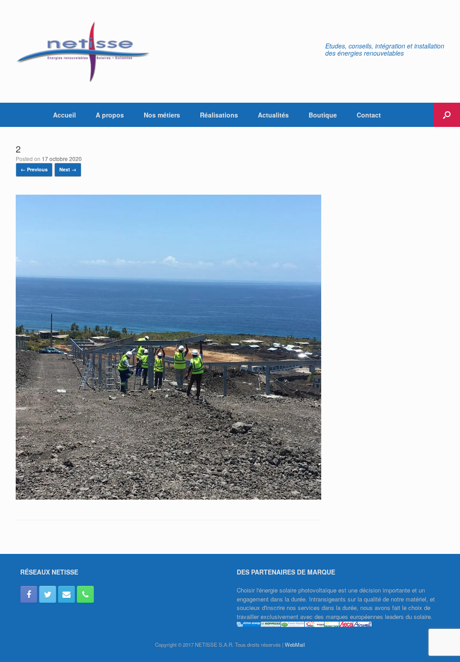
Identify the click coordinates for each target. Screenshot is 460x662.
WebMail (295, 644)
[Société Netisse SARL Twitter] (47, 594)
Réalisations (219, 114)
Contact (369, 114)
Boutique (323, 114)
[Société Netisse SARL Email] (66, 594)
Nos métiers (162, 114)
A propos (110, 114)
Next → (67, 169)
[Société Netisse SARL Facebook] (28, 594)
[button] (446, 115)
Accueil (64, 114)
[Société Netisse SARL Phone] (85, 594)
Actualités (273, 114)
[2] (168, 497)
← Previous (34, 169)
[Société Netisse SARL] (83, 51)
